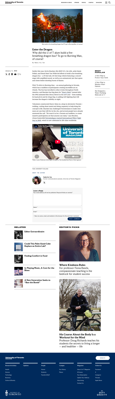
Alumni (43, 369)
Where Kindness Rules (72, 265)
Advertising (80, 380)
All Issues (80, 372)
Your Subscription (82, 375)
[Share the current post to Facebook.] (9, 74)
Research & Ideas (66, 2)
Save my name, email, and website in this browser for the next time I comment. (57, 216)
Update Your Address (83, 377)
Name (35, 207)
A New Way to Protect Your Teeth (101, 77)
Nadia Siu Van (40, 62)
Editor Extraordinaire (34, 231)
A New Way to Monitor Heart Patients (100, 84)
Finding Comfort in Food (35, 256)
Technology (8, 375)
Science (7, 372)
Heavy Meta (66, 92)
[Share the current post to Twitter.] (6, 74)
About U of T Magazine (83, 369)
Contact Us (80, 383)
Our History (62, 369)
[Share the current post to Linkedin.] (12, 74)
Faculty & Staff (45, 375)
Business (7, 377)
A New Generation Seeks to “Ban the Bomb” (37, 281)
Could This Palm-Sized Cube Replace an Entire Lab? (37, 244)
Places (61, 372)
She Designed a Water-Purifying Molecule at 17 (100, 93)
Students (43, 372)
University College (42, 168)
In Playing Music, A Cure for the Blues (39, 269)
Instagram (98, 375)
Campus (91, 2)
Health (7, 369)
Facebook (98, 369)
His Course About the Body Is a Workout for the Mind (77, 336)
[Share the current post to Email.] (15, 74)
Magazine (99, 2)
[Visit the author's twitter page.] (44, 182)
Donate (102, 358)
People (84, 2)
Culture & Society (10, 380)
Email (35, 211)
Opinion (76, 2)
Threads (97, 377)
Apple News (98, 380)
